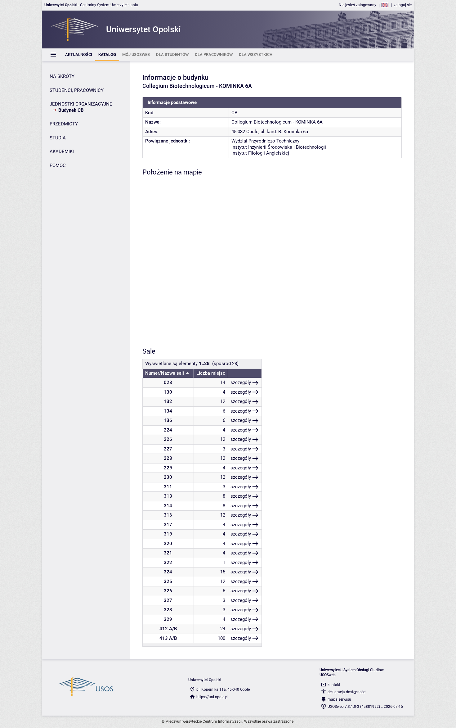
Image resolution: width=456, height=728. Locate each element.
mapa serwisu (339, 699)
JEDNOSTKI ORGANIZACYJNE (81, 104)
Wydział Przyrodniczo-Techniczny (265, 141)
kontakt (334, 685)
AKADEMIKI (62, 151)
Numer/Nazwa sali (164, 373)
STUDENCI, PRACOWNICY (77, 90)
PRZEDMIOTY (64, 124)
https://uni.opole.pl (212, 697)
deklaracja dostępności (347, 692)
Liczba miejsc (210, 373)
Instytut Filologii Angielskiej (260, 153)
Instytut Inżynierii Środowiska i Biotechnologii (278, 147)
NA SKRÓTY (62, 76)
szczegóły (240, 382)
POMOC (58, 165)
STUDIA (58, 138)
